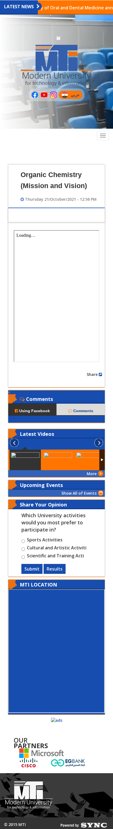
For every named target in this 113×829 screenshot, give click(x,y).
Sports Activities (45, 540)
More (92, 473)
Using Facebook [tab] (34, 411)
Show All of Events (79, 493)
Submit (31, 569)
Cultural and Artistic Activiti (56, 548)
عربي (76, 95)
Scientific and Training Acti (55, 556)
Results (55, 569)
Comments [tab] (82, 411)
